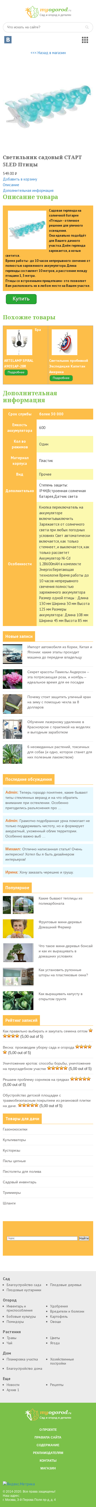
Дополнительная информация (28, 190)
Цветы (55, 1337)
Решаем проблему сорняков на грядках (36, 1079)
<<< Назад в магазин (48, 52)
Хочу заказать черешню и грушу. (46, 872)
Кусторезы (11, 1150)
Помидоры (15, 1321)
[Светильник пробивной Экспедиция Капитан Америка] (61, 380)
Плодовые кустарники (24, 1290)
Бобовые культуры (21, 1316)
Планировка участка (22, 1359)
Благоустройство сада (24, 1284)
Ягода (55, 1343)
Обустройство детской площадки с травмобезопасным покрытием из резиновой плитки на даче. (47, 1100)
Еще (6, 1378)
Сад (6, 1278)
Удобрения (59, 1306)
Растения (12, 1331)
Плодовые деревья (65, 1284)
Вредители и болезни (67, 1311)
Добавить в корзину (20, 179)
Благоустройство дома (24, 1368)
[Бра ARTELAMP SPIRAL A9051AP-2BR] (16, 374)
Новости (13, 1384)
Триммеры (12, 1193)
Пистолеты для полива (22, 1171)
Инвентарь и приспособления (20, 1308)
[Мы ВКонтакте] (8, 40)
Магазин (48, 1468)
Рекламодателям (48, 1453)
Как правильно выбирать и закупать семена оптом (45, 1031)
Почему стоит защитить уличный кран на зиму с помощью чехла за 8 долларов (59, 702)
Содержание (48, 1445)
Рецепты (56, 1384)
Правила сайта (48, 1437)
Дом (7, 1353)
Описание (11, 184)
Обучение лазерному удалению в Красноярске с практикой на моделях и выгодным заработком (58, 727)
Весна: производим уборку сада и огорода (38, 1047)
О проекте (48, 1430)
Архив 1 (13, 1390)
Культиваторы (14, 1140)
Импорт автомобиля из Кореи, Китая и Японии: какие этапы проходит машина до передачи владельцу (59, 652)
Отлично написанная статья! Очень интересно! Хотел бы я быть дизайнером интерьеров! (43, 854)
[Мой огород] (48, 16)
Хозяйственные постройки (62, 1361)
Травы (11, 1337)
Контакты (48, 1460)
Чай (9, 1343)
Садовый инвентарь (19, 1182)
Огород (10, 1300)
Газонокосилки (15, 1129)
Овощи (55, 1321)
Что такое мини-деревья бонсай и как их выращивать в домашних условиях (66, 951)
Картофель (59, 1316)
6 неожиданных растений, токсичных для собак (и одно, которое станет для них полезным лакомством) (59, 752)
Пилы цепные (14, 1161)
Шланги (9, 1203)
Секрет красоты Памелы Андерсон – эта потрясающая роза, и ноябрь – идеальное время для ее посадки (58, 677)
